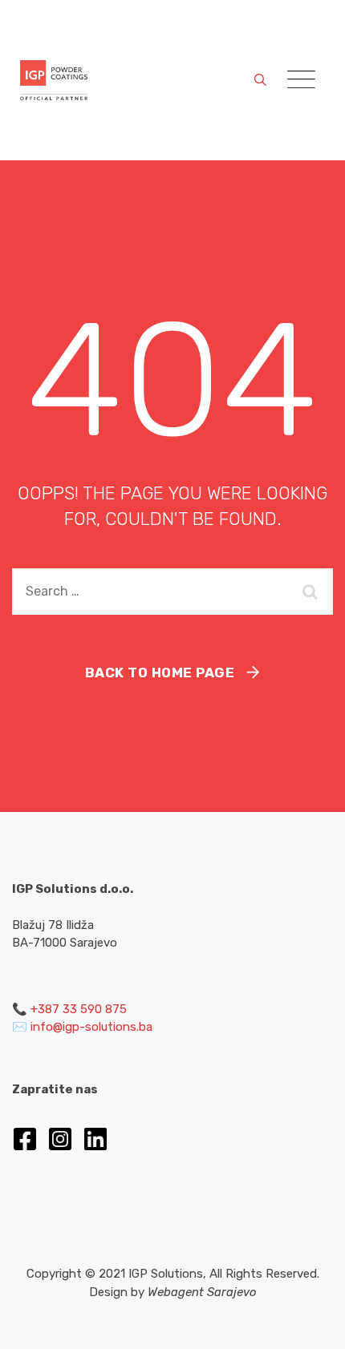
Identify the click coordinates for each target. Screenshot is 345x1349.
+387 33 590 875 (78, 1009)
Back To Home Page (160, 672)
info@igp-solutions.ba (91, 1027)
